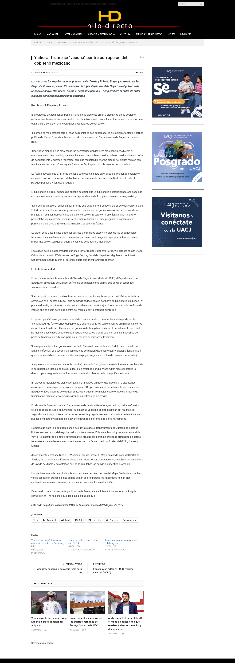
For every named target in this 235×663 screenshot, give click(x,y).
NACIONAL (53, 34)
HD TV (171, 34)
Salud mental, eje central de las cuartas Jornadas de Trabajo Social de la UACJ (86, 4)
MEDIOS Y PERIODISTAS (149, 34)
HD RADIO (186, 34)
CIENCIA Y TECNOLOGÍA (101, 34)
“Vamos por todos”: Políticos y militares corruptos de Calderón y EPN (48, 543)
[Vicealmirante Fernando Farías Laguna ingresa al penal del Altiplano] (49, 602)
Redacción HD (40, 72)
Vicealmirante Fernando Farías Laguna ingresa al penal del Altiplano (49, 622)
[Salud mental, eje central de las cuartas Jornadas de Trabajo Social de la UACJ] (87, 602)
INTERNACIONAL (73, 34)
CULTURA (125, 34)
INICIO (37, 34)
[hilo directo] (109, 19)
